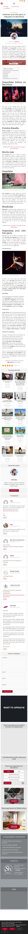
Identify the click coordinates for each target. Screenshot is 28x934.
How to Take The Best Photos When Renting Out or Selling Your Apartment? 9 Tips (20, 382)
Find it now (7, 783)
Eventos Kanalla (6, 72)
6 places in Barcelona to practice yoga (20, 455)
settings (18, 926)
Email (4, 678)
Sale (19, 771)
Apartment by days (14, 780)
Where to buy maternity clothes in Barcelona (7, 455)
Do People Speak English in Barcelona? (7, 401)
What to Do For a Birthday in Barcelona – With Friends (7, 418)
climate (9, 49)
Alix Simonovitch (8, 405)
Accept (4, 928)
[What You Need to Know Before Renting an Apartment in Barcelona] (7, 430)
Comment (4, 657)
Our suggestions (14, 12)
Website (4, 684)
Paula (8, 385)
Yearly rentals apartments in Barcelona (11, 847)
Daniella (21, 388)
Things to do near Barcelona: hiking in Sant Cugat (20, 418)
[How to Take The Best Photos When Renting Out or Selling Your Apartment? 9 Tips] (20, 376)
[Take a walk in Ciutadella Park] (20, 430)
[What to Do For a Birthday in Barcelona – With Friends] (7, 412)
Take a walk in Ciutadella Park (20, 436)
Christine (8, 459)
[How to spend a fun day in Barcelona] (20, 395)
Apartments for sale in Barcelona (10, 850)
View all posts (14, 490)
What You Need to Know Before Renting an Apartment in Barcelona (7, 437)
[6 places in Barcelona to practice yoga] (20, 450)
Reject (12, 928)
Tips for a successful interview (7, 381)
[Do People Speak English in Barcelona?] (7, 395)
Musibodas (5, 76)
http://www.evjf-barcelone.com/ (10, 511)
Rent (8, 771)
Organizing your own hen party (10, 78)
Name (4, 672)
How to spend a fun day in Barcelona (20, 401)
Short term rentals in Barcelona (9, 845)
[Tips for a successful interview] (7, 376)
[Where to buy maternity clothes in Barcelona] (7, 450)
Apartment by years (14, 774)
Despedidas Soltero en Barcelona (10, 70)
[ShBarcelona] (14, 3)
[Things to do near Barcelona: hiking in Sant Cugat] (20, 412)
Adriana (17, 41)
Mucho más (5, 73)
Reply (5, 517)
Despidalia (5, 75)
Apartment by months (14, 777)
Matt (11, 524)
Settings (19, 928)
